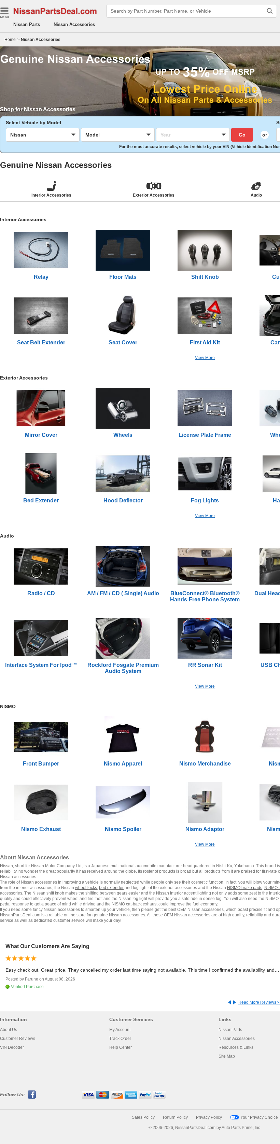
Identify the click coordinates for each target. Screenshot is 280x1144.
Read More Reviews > (259, 1002)
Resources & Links (236, 1047)
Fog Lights (205, 500)
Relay (41, 277)
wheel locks (86, 887)
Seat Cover (123, 342)
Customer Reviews (17, 1038)
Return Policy (175, 1117)
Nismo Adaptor (204, 829)
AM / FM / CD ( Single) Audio (123, 593)
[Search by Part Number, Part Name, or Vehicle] (270, 11)
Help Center (120, 1047)
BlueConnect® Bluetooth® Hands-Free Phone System (205, 596)
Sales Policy (143, 1117)
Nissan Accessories (74, 24)
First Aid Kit (205, 342)
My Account (119, 1029)
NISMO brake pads (244, 887)
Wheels (122, 435)
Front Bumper (41, 764)
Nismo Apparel (123, 764)
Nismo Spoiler (123, 829)
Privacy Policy (209, 1117)
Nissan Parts (26, 24)
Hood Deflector (123, 500)
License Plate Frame (205, 435)
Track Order (120, 1038)
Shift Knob (205, 277)
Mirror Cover (41, 435)
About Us (8, 1029)
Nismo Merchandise (205, 764)
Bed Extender (41, 500)
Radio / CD (41, 593)
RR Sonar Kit (205, 665)
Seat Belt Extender (41, 342)
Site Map (227, 1056)
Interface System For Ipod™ (41, 665)
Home (10, 39)
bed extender (111, 887)
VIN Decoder (12, 1047)
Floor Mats (123, 277)
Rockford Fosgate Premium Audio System (123, 668)
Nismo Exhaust (41, 829)
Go (242, 135)
